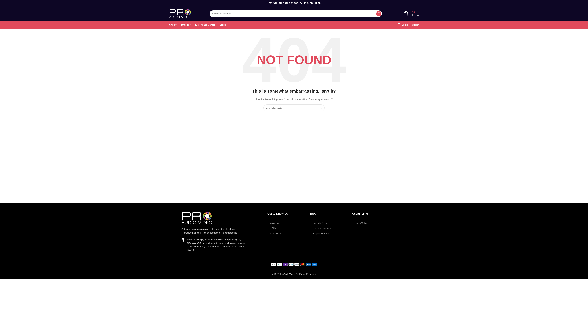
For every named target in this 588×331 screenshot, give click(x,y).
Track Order (361, 223)
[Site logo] (180, 13)
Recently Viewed (321, 223)
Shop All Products (321, 233)
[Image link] (196, 217)
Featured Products (322, 228)
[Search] (378, 13)
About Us (274, 223)
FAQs (273, 228)
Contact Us (275, 233)
